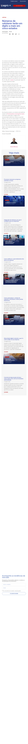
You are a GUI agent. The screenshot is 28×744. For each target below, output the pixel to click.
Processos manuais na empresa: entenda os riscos (12, 180)
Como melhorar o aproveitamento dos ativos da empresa (14, 259)
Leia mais (6, 194)
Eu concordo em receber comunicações (12, 590)
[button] (10, 5)
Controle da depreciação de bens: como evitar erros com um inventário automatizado (13, 379)
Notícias (4, 17)
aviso (12, 80)
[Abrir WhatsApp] (25, 740)
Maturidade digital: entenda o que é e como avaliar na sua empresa (13, 339)
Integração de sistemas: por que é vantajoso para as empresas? (12, 220)
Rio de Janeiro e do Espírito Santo (15, 114)
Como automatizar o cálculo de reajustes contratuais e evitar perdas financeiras (13, 299)
